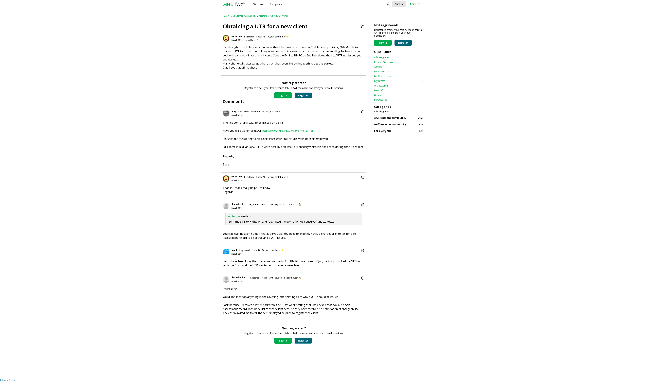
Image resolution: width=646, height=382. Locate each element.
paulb (234, 250)
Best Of (378, 90)
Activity (378, 66)
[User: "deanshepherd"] (226, 206)
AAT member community (398, 124)
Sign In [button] (283, 95)
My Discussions (382, 76)
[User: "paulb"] (226, 251)
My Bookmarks (398, 71)
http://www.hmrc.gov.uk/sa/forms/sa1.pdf (288, 131)
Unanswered (381, 85)
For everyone (398, 131)
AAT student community (398, 117)
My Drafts (398, 80)
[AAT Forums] (234, 4)
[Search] (388, 4)
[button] (363, 27)
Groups (378, 95)
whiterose (236, 36)
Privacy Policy (7, 380)
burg (234, 111)
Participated (380, 99)
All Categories (381, 57)
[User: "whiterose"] (226, 38)
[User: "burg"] (226, 113)
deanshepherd (239, 204)
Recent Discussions (384, 62)
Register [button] (303, 95)
